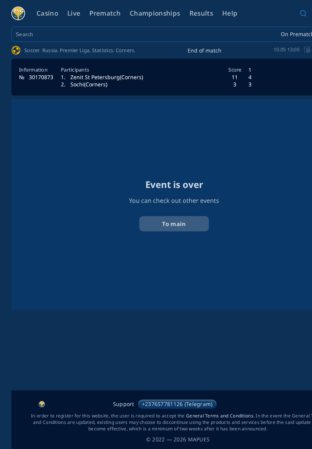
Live (73, 13)
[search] (303, 13)
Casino (47, 13)
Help (229, 13)
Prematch (105, 13)
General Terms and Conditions (219, 415)
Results (201, 13)
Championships (155, 13)
